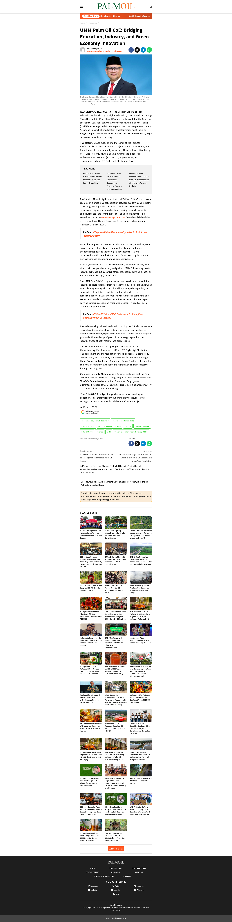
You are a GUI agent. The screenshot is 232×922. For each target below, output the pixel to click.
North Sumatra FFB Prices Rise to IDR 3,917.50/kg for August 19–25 (114, 589)
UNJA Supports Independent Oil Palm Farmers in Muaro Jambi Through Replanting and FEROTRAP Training (116, 700)
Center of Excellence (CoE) (123, 421)
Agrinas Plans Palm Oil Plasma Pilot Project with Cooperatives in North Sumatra (90, 699)
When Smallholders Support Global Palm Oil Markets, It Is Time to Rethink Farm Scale (115, 810)
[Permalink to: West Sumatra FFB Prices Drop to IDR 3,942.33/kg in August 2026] (91, 577)
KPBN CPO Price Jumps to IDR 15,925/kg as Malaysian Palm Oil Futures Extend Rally (115, 670)
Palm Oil (128, 426)
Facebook (94, 886)
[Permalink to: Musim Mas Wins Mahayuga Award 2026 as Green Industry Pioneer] (141, 630)
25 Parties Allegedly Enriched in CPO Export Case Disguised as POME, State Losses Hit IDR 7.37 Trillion (91, 562)
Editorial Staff (139, 868)
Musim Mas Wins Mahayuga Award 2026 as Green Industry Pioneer (140, 640)
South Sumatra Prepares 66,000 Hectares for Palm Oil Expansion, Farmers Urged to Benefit (141, 16)
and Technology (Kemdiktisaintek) (95, 421)
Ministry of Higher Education (109, 426)
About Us (139, 872)
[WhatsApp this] (149, 50)
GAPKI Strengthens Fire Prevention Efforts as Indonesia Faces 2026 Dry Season (91, 534)
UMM (109, 432)
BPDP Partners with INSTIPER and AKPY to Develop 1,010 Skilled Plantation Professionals (114, 643)
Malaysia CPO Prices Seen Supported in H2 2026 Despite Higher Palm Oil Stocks (89, 837)
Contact (127, 876)
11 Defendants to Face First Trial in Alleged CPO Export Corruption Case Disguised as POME (91, 810)
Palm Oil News (87, 432)
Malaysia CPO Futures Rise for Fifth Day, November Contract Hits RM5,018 (91, 615)
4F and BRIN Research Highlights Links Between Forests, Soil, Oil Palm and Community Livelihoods (115, 783)
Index (92, 868)
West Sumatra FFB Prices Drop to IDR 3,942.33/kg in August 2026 (91, 587)
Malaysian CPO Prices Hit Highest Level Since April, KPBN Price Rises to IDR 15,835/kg (91, 756)
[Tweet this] (137, 50)
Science (100, 432)
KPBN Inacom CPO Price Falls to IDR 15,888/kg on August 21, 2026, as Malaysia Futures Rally (140, 615)
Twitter (117, 886)
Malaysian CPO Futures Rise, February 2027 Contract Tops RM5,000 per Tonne (140, 699)
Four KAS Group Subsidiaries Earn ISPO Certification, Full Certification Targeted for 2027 (140, 728)
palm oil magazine (142, 426)
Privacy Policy (92, 872)
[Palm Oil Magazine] (116, 6)
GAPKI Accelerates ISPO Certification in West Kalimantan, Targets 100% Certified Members (115, 615)
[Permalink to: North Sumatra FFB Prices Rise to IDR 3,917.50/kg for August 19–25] (116, 577)
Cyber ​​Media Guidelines (104, 876)
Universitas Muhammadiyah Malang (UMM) (131, 432)
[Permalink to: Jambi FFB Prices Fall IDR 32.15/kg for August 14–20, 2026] (141, 770)
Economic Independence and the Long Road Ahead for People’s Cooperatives (91, 782)
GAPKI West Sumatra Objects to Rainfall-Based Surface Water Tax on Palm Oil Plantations (141, 560)
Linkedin (94, 890)
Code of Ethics (115, 868)
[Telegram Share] (143, 50)
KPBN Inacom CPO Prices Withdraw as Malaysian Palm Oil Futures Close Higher (91, 727)
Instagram (140, 886)
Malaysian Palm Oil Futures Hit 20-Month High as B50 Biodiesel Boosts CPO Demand (89, 670)
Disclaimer (115, 872)
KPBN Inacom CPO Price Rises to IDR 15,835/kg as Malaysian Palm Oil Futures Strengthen (115, 756)
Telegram (140, 890)
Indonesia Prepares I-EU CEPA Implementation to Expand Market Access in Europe (91, 641)
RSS (117, 894)
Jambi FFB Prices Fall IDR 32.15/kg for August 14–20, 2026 (141, 780)
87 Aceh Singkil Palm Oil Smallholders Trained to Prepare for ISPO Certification (115, 560)
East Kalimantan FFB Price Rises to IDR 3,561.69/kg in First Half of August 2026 (115, 837)
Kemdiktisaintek (88, 426)
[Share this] (131, 50)
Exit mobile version (116, 918)
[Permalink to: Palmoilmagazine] (82, 49)
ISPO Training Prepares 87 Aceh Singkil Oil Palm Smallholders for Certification (115, 534)
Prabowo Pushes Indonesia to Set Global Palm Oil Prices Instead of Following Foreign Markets (139, 179)
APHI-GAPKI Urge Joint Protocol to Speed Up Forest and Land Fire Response (140, 589)
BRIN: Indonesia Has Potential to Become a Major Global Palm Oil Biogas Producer (140, 756)
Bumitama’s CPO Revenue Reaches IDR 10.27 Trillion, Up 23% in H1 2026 (115, 727)
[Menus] (81, 6)
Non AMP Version (116, 905)
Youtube (117, 890)
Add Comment (116, 848)
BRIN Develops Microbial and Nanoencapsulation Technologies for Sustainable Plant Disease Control (140, 671)
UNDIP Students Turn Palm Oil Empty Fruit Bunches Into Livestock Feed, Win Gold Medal (140, 810)
